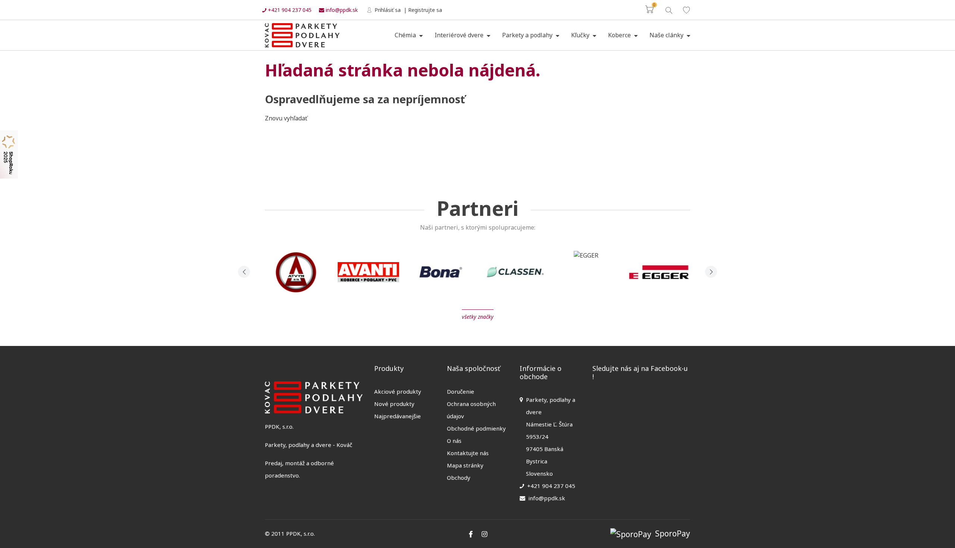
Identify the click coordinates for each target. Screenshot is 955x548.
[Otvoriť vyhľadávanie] (668, 9)
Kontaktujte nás (468, 453)
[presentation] (244, 272)
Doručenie (460, 391)
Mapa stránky (465, 465)
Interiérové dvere (460, 35)
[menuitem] (409, 35)
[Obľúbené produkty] (686, 9)
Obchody (458, 477)
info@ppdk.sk (341, 9)
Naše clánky (667, 35)
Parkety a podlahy (528, 35)
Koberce (620, 35)
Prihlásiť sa (387, 9)
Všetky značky (478, 316)
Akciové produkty (397, 391)
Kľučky (581, 35)
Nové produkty (394, 403)
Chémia (406, 35)
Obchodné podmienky (476, 428)
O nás (454, 440)
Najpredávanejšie (397, 416)
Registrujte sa (425, 9)
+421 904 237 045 (288, 9)
